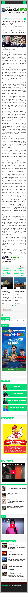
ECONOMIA (6, 18)
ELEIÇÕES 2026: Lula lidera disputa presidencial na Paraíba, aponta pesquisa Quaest (15, 568)
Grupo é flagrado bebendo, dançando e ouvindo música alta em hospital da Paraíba (16, 561)
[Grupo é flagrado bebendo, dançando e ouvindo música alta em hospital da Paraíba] (4, 559)
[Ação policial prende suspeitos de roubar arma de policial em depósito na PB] (4, 553)
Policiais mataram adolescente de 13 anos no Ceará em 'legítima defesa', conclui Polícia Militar (16, 501)
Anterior (25, 283)
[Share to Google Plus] (11, 284)
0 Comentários (8, 309)
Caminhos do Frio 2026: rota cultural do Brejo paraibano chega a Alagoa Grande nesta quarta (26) (16, 547)
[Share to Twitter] (9, 284)
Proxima (2, 283)
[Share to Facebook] (7, 284)
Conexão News (8, 26)
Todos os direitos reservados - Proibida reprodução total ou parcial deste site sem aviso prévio (13, 589)
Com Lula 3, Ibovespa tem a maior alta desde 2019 (14, 23)
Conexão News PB (5, 585)
